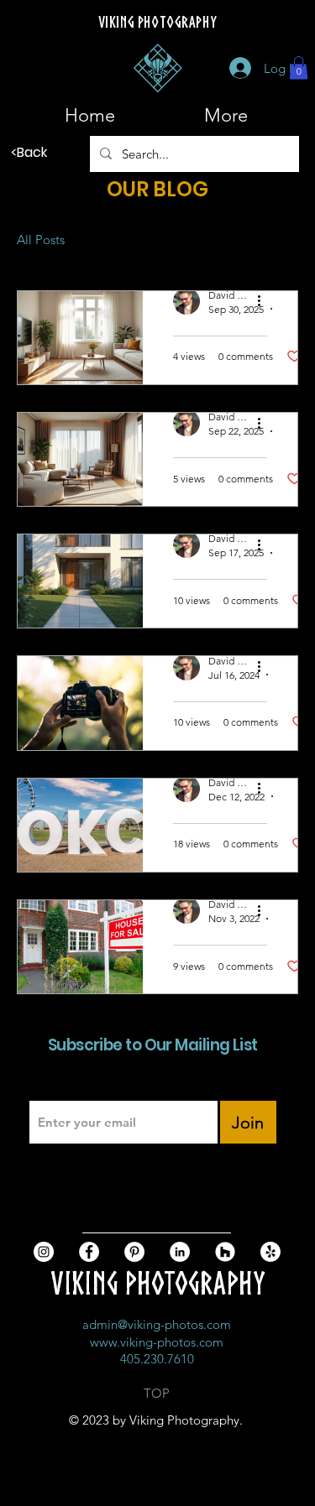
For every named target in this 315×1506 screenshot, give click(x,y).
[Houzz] (225, 1252)
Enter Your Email (73, 1085)
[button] (298, 67)
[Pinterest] (134, 1252)
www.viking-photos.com (156, 1342)
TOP (157, 1393)
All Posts (41, 240)
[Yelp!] (270, 1252)
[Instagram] (44, 1252)
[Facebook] (89, 1252)
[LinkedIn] (180, 1252)
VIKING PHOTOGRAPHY (157, 1283)
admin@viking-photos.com (156, 1324)
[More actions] (265, 301)
